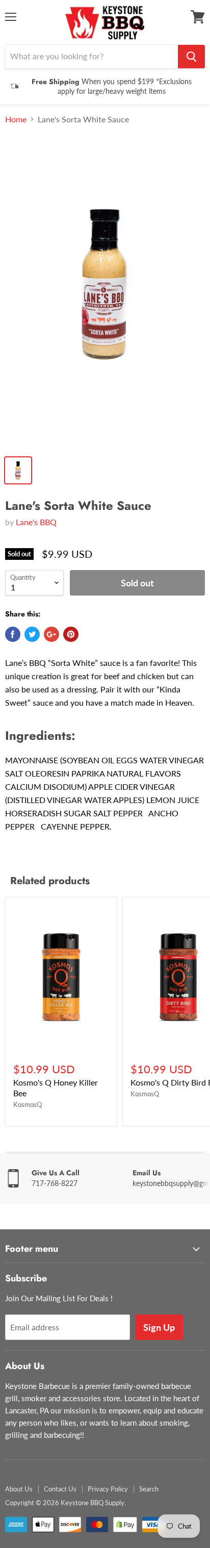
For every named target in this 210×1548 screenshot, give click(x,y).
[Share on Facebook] (12, 634)
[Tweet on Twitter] (32, 634)
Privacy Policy (108, 1489)
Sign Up (159, 1327)
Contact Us (60, 1489)
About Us (19, 1489)
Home (16, 119)
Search (149, 1489)
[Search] (191, 56)
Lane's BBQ (36, 522)
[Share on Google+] (51, 634)
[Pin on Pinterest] (70, 634)
